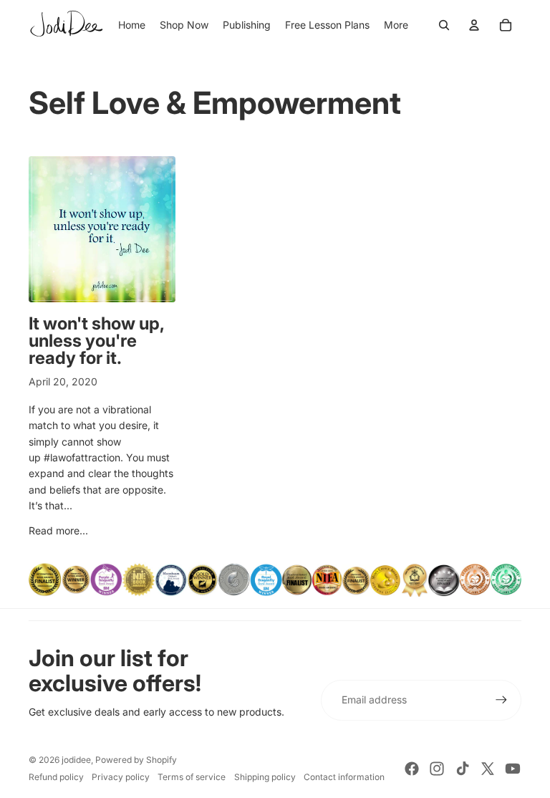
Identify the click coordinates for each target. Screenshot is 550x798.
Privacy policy (121, 776)
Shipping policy (265, 776)
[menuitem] (396, 25)
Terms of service (192, 776)
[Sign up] (501, 699)
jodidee (76, 759)
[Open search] (444, 25)
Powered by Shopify (136, 759)
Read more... (58, 530)
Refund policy (56, 776)
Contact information (344, 776)
